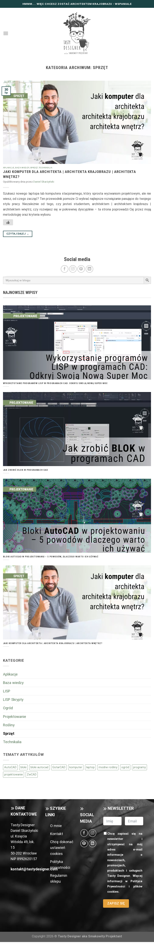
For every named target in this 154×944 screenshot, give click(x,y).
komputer (75, 767)
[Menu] (6, 33)
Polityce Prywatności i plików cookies (124, 886)
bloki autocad (39, 767)
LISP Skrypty (13, 699)
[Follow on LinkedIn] (89, 269)
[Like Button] (8, 222)
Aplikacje (8, 168)
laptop (90, 767)
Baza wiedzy (22, 168)
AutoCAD (10, 767)
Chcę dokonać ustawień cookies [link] (61, 848)
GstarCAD (58, 767)
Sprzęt (34, 168)
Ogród (8, 708)
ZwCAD (31, 774)
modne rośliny (108, 767)
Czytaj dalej (17, 233)
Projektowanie (14, 716)
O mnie (56, 826)
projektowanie (13, 774)
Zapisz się (116, 903)
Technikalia (45, 168)
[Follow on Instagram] (73, 269)
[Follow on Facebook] (64, 269)
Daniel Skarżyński (43, 181)
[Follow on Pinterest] (81, 269)
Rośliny (9, 725)
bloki (23, 767)
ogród (125, 767)
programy (139, 767)
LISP (6, 691)
